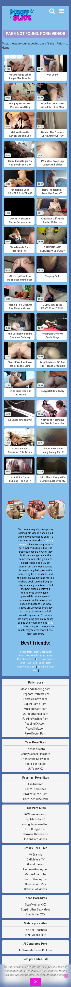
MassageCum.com (35, 708)
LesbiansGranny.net (35, 869)
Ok (35, 981)
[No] (66, 976)
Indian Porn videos (35, 839)
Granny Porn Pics (35, 884)
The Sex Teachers (35, 929)
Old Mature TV (36, 859)
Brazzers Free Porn (35, 794)
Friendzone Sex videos (35, 758)
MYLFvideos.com (35, 934)
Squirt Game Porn (35, 703)
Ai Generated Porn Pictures (35, 950)
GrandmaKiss (35, 864)
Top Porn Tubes (35, 662)
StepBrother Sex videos (35, 909)
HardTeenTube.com (35, 799)
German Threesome (35, 834)
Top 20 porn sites (35, 789)
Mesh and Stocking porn (35, 689)
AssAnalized (35, 784)
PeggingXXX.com (35, 723)
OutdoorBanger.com (35, 713)
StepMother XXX (35, 904)
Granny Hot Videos (35, 889)
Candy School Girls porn (35, 753)
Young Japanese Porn (35, 824)
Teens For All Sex (35, 763)
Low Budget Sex (35, 829)
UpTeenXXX (35, 768)
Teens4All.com (35, 749)
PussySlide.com (35, 728)
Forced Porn (25, 651)
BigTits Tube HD (35, 819)
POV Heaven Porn (35, 814)
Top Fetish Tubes (35, 655)
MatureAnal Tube (35, 874)
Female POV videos (35, 699)
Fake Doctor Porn (35, 733)
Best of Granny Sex (36, 879)
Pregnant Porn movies (36, 694)
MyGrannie (35, 854)
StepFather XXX (36, 914)
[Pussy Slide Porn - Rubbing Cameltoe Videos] (20, 15)
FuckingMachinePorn (35, 718)
